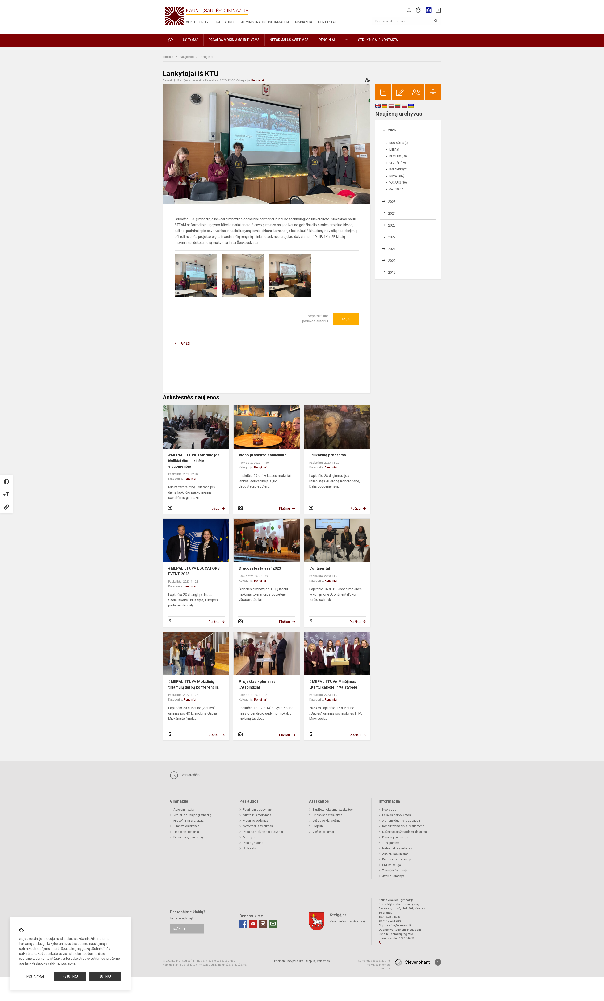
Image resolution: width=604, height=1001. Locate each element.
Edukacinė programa (327, 455)
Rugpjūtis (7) (398, 143)
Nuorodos (389, 809)
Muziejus (249, 837)
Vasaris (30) (398, 182)
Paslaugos (225, 22)
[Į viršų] (438, 962)
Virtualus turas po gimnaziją (192, 815)
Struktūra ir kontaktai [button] (378, 40)
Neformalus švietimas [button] (289, 40)
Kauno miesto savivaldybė (347, 921)
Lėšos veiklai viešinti (326, 820)
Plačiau (214, 508)
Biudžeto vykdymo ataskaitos (333, 809)
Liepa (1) (395, 149)
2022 (392, 237)
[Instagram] (263, 924)
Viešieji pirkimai (323, 831)
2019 (392, 272)
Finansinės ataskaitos (327, 815)
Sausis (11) (397, 189)
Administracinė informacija (265, 22)
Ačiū (346, 319)
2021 (392, 249)
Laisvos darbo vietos (396, 815)
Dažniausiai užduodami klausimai (405, 831)
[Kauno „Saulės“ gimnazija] (174, 16)
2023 (392, 225)
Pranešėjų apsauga (395, 837)
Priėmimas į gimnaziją (188, 837)
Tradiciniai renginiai (186, 831)
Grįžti (185, 343)
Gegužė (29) (397, 162)
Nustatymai (35, 976)
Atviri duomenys (393, 876)
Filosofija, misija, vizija (188, 820)
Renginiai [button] (327, 40)
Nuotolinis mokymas (257, 815)
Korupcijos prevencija (397, 859)
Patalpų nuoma (253, 843)
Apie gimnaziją (183, 809)
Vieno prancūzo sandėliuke (263, 455)
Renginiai (207, 57)
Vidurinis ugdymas (255, 820)
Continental (319, 568)
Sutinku (105, 976)
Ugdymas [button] (190, 40)
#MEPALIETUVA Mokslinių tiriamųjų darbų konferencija (193, 684)
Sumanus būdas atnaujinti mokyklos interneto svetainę (374, 964)
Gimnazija (303, 22)
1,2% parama (391, 843)
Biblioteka (250, 848)
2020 (392, 261)
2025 (392, 202)
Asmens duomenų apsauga (401, 820)
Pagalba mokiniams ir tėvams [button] (234, 40)
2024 (392, 213)
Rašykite (179, 928)
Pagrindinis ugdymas (257, 809)
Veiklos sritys (198, 22)
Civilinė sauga (391, 865)
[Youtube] (253, 924)
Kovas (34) (396, 176)
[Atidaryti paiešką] (436, 20)
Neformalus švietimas (258, 826)
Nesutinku (70, 976)
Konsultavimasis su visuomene (403, 826)
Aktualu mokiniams (395, 854)
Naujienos (187, 57)
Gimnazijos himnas (186, 826)
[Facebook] (243, 924)
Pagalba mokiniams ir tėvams (263, 831)
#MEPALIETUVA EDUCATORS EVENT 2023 (194, 571)
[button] (409, 10)
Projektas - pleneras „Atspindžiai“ (257, 684)
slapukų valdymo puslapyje (56, 963)
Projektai (318, 826)
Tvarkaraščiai (189, 775)
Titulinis (168, 57)
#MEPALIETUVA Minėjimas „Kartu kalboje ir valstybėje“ (334, 684)
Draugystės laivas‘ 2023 (260, 568)
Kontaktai (327, 22)
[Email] (273, 924)
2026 (392, 130)
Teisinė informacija (395, 870)
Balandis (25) (398, 169)
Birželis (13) (398, 156)
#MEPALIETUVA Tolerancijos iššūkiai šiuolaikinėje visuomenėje (194, 461)
